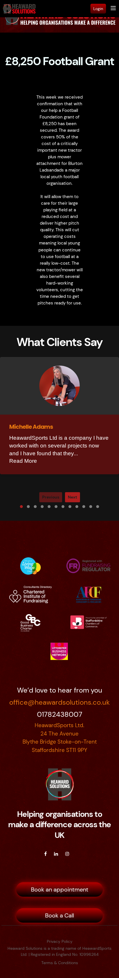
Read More (23, 461)
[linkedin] (56, 854)
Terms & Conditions (59, 962)
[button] (21, 506)
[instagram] (67, 854)
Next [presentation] (72, 497)
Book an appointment (59, 889)
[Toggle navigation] (113, 9)
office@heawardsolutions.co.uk (59, 702)
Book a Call (59, 915)
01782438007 (59, 714)
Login (98, 8)
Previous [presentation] (50, 497)
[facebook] (45, 854)
